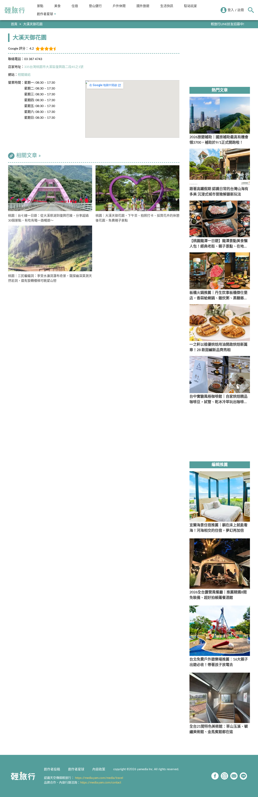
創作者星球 (45, 14)
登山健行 (95, 6)
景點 (40, 6)
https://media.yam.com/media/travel (99, 777)
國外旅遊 (142, 6)
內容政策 (98, 769)
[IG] (224, 776)
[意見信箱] (234, 776)
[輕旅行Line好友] (243, 776)
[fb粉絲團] (215, 776)
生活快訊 (166, 6)
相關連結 (24, 74)
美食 (57, 6)
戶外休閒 (119, 6)
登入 (231, 10)
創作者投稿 (52, 769)
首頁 (14, 24)
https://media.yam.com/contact (100, 782)
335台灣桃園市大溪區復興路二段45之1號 (53, 67)
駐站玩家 (190, 6)
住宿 (75, 6)
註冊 (240, 10)
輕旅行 (14, 10)
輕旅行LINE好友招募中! (227, 24)
